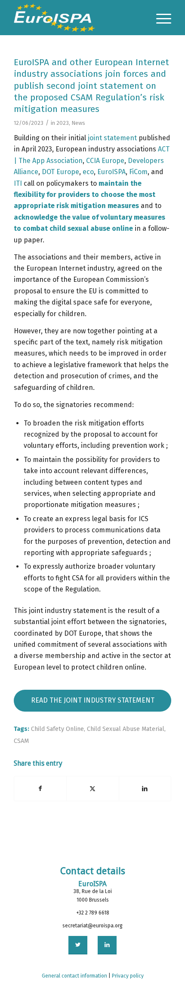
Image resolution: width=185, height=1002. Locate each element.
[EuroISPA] (76, 17)
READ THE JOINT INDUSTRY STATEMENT (92, 700)
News (78, 123)
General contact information (74, 976)
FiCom (138, 172)
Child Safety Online (57, 729)
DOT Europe (60, 172)
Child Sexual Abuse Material (125, 729)
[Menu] (159, 17)
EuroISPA (111, 172)
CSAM (21, 741)
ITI (18, 183)
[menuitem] (159, 17)
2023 (62, 123)
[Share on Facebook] (40, 788)
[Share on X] (92, 788)
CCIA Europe (105, 161)
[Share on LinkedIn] (145, 788)
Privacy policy (128, 976)
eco (88, 172)
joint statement (112, 138)
